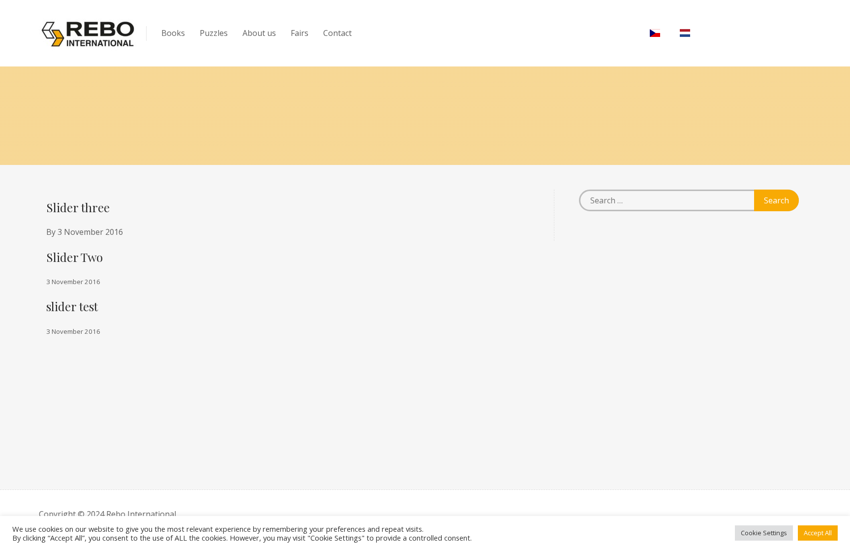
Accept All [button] (818, 532)
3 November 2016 (90, 231)
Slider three (78, 207)
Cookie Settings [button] (764, 532)
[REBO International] (88, 33)
